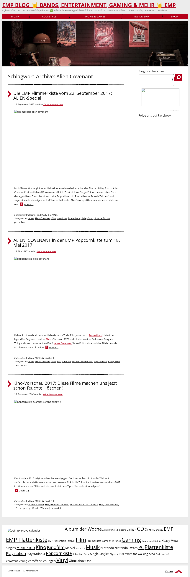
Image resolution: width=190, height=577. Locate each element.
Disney (159, 529)
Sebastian (78, 554)
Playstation (16, 553)
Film (53, 218)
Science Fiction (102, 218)
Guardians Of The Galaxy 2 (84, 504)
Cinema (150, 529)
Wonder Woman (40, 508)
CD (140, 528)
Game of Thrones (111, 540)
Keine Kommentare (53, 104)
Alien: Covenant (63, 343)
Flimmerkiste (94, 540)
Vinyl (62, 559)
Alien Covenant (42, 218)
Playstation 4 (36, 554)
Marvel (70, 548)
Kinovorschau (111, 504)
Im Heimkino (32, 214)
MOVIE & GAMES (95, 16)
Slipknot (114, 554)
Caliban (131, 529)
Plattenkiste (159, 546)
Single (94, 554)
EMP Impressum (30, 570)
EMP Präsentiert (57, 540)
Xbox (73, 560)
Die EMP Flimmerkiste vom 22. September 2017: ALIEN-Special (62, 95)
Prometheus (74, 218)
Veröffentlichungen (42, 561)
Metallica (80, 548)
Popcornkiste (100, 361)
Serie (86, 554)
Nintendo (107, 548)
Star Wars (125, 554)
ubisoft (165, 554)
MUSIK (15, 16)
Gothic (157, 541)
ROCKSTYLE (49, 16)
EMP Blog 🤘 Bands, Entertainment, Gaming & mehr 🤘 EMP (89, 5)
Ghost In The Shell (59, 504)
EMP (168, 529)
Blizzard (122, 530)
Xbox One (84, 561)
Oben (169, 571)
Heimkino (62, 218)
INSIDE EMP (141, 16)
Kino (59, 361)
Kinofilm (66, 361)
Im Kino (30, 357)
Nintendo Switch (126, 548)
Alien (31, 218)
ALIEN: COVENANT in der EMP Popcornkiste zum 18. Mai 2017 (66, 242)
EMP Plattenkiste (26, 539)
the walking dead (144, 554)
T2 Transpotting (22, 508)
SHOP (174, 16)
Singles (104, 554)
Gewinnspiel (148, 541)
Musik (93, 547)
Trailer (159, 554)
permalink (19, 222)
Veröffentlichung (16, 561)
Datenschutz (14, 570)
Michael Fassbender (82, 361)
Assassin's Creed (110, 530)
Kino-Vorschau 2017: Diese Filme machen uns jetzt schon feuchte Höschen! (65, 385)
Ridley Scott (87, 218)
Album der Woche (83, 529)
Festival (71, 540)
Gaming (131, 539)
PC (141, 547)
